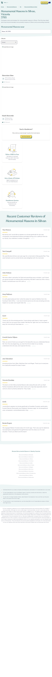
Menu (5, 2)
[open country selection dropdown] (49, 2)
